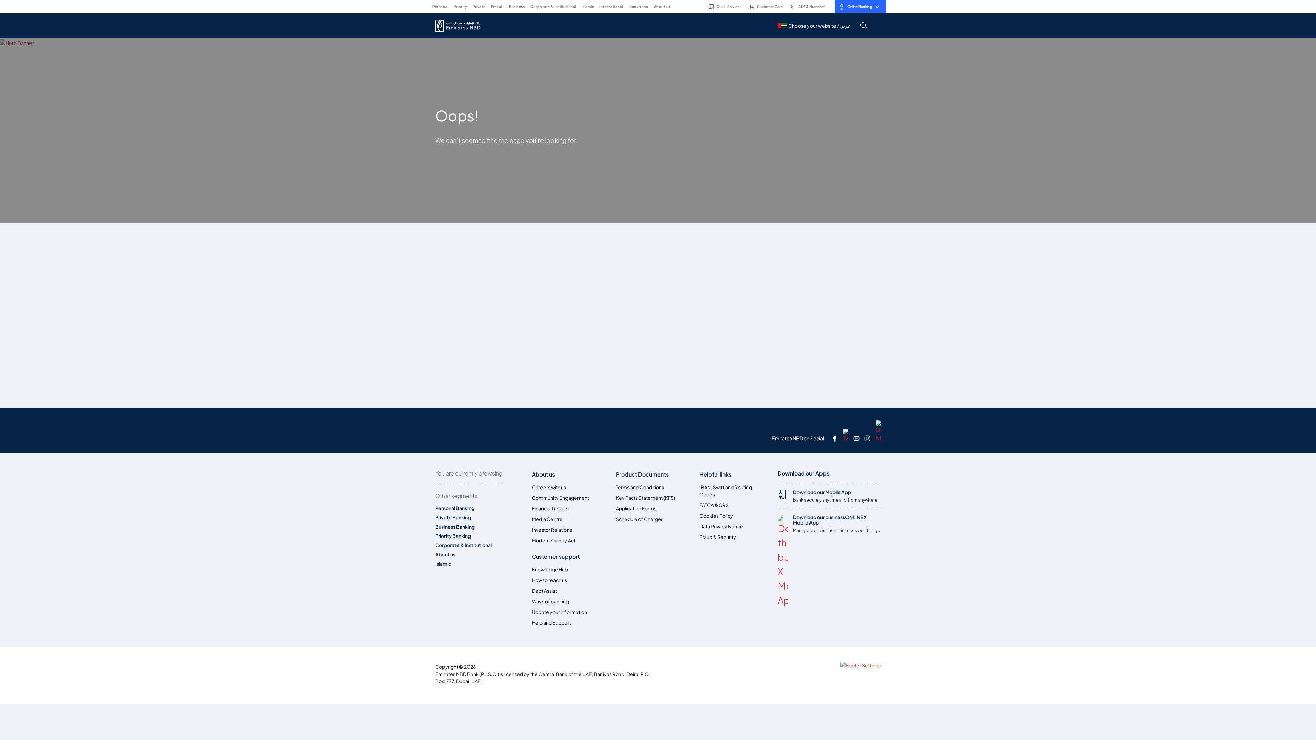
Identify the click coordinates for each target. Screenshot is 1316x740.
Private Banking (453, 517)
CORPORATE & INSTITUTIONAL (553, 6)
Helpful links (715, 474)
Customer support (556, 557)
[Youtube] (856, 438)
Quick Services (729, 6)
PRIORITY (460, 6)
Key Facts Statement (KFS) (645, 498)
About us (445, 554)
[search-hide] (864, 26)
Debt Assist (544, 591)
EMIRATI (497, 6)
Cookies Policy (716, 516)
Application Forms (636, 508)
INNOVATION (638, 6)
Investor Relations (552, 530)
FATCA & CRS (714, 505)
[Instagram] (867, 438)
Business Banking (455, 527)
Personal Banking (454, 508)
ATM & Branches (811, 6)
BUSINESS (517, 6)
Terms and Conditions (640, 487)
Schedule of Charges (639, 519)
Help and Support (551, 623)
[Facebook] (835, 438)
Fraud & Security (717, 537)
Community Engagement (560, 498)
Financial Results (550, 508)
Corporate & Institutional (463, 545)
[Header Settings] (676, 6)
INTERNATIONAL (611, 6)
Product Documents (642, 474)
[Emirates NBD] (461, 25)
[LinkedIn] (878, 430)
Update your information (559, 612)
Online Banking (859, 6)
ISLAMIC (588, 6)
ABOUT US (662, 6)
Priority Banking (453, 536)
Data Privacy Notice (721, 526)
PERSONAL (440, 6)
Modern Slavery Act (553, 540)
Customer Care (770, 6)
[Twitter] (845, 434)
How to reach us (549, 580)
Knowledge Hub (550, 569)
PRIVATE (479, 6)
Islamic (443, 564)
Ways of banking (550, 601)
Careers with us (549, 487)
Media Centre (547, 519)
